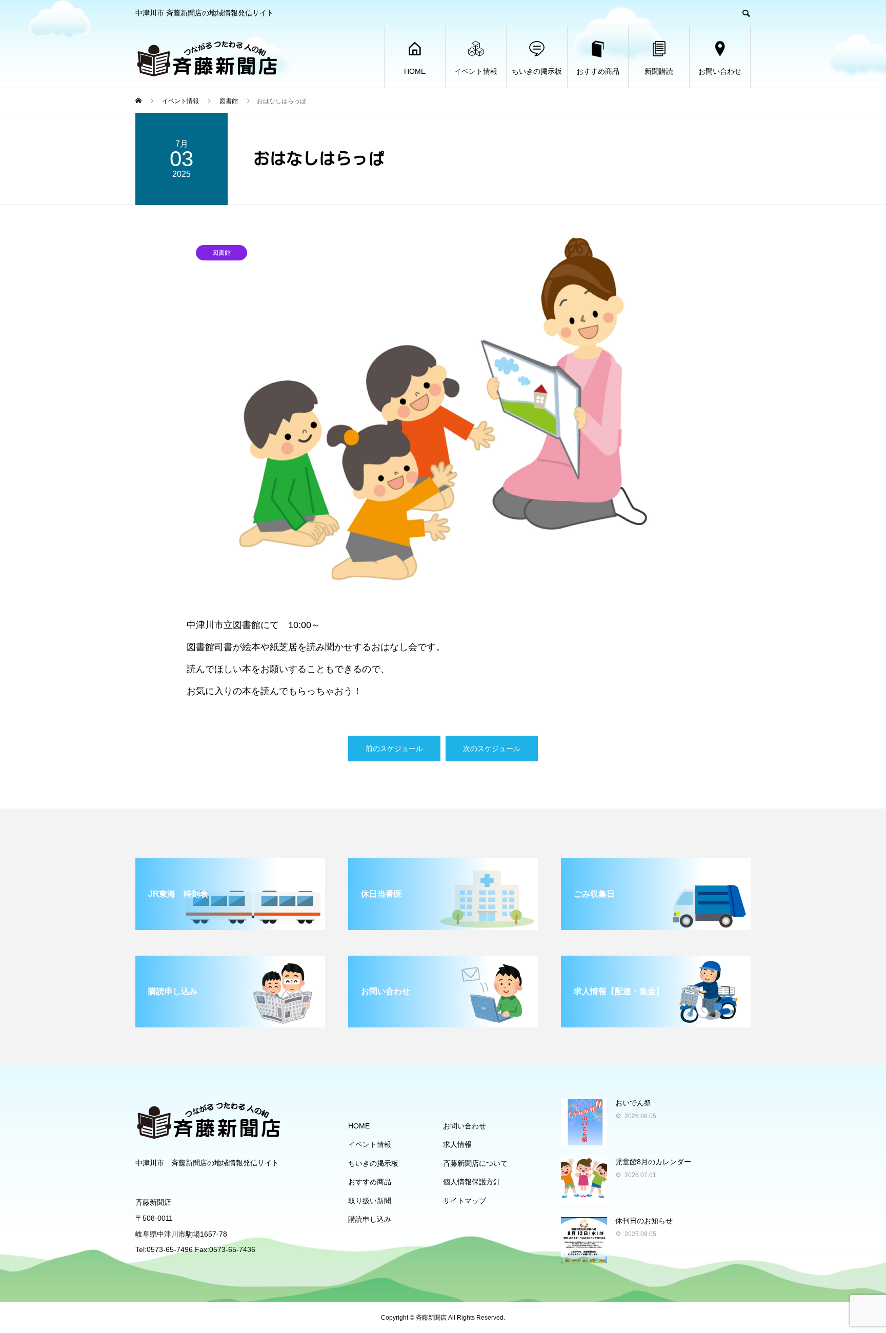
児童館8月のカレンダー (653, 1162)
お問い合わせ (719, 71)
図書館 (221, 252)
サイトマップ (464, 1201)
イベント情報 (475, 71)
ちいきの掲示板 (537, 71)
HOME (415, 71)
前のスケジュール (394, 748)
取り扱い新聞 (369, 1201)
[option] (443, 409)
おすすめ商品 (597, 71)
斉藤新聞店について (475, 1163)
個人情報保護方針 (471, 1182)
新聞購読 (659, 71)
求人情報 (457, 1144)
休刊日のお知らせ (644, 1221)
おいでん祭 (633, 1103)
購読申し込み (369, 1219)
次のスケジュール (491, 748)
